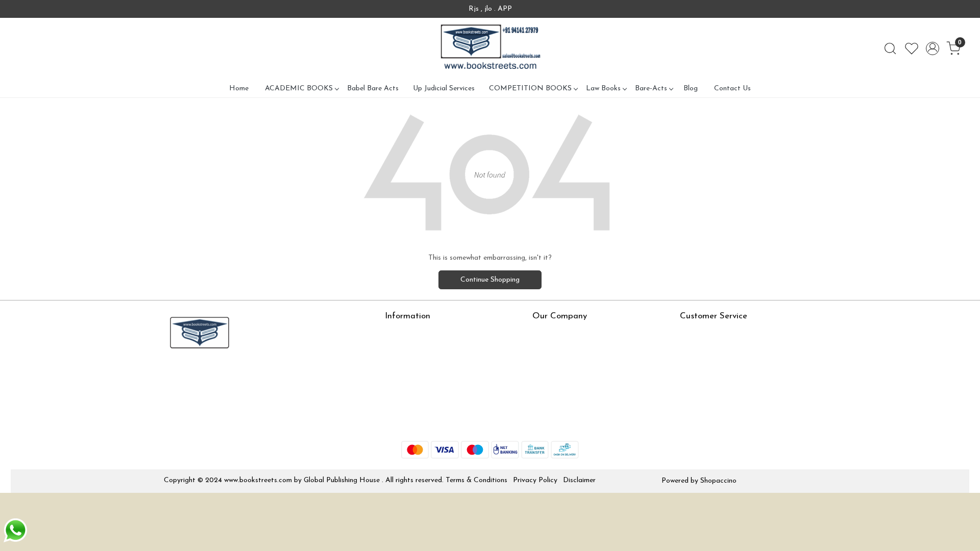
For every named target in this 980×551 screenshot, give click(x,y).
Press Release (554, 333)
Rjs (685, 348)
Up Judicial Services (444, 88)
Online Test (403, 348)
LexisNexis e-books (416, 362)
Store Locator (407, 423)
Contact (693, 333)
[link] (890, 48)
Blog (690, 88)
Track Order (699, 392)
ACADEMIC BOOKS (299, 88)
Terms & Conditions (476, 480)
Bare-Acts (651, 88)
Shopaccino (718, 481)
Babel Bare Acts (373, 88)
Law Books (603, 88)
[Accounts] (932, 48)
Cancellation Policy (710, 378)
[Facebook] (171, 375)
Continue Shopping (490, 280)
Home (239, 88)
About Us (400, 333)
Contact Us (732, 88)
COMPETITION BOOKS (530, 88)
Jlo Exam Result (410, 392)
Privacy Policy (535, 480)
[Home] (490, 48)
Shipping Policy (703, 362)
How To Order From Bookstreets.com (445, 378)
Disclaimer (579, 480)
